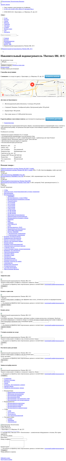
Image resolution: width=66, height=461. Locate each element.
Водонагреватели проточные (16, 403)
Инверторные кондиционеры (16, 392)
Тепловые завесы (9, 253)
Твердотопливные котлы (11, 252)
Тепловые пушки (9, 255)
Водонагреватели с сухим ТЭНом (17, 198)
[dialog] (18, 65)
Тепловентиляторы (9, 258)
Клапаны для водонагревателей (13, 244)
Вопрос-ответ (8, 29)
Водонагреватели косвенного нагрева (19, 199)
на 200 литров (12, 213)
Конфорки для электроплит (12, 250)
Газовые (10, 418)
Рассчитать (4, 360)
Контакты (7, 32)
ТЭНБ (9, 411)
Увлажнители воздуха (10, 260)
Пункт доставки (5, 356)
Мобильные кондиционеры (16, 394)
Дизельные (11, 420)
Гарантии (7, 24)
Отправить (4, 286)
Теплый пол (7, 256)
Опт (5, 30)
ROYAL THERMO (13, 232)
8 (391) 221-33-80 (9, 9)
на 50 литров (11, 207)
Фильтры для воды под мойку (13, 261)
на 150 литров (12, 212)
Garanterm (10, 222)
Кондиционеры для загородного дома (19, 398)
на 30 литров (11, 205)
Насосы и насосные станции (12, 239)
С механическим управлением (16, 233)
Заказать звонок (8, 386)
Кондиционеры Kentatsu (15, 395)
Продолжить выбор (6, 459)
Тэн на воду (11, 412)
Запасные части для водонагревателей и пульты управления (21, 191)
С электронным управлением (16, 235)
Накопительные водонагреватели (17, 216)
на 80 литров (11, 208)
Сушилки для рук (9, 247)
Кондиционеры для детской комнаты (18, 400)
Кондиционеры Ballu (14, 397)
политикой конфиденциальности (54, 284)
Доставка (7, 26)
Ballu (9, 221)
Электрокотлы (8, 263)
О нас (5, 18)
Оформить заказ (5, 458)
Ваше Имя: (4, 437)
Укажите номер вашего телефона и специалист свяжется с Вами (20, 282)
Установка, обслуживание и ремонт (14, 384)
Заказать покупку (5, 304)
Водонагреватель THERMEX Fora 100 (12, 176)
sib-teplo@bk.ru (29, 9)
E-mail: (3, 323)
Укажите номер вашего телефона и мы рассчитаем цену (17, 354)
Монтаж (6, 22)
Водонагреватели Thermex (15, 404)
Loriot (9, 225)
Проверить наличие (52, 76)
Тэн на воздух (12, 414)
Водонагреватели (9, 41)
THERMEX (7, 42)
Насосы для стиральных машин (13, 241)
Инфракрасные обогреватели (12, 238)
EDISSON (10, 219)
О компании (7, 378)
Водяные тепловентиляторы (12, 236)
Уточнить (3, 342)
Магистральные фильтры (11, 269)
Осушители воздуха (10, 266)
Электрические (12, 422)
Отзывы (6, 27)
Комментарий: (5, 446)
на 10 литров (11, 202)
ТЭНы (6, 190)
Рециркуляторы (8, 243)
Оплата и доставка (9, 380)
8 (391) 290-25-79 (19, 9)
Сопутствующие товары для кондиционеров (17, 249)
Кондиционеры (8, 193)
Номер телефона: (6, 439)
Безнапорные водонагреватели (17, 229)
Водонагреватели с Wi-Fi (15, 227)
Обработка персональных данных (14, 388)
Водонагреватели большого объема (18, 218)
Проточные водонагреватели (16, 215)
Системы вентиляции (10, 267)
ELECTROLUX (12, 224)
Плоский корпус (12, 201)
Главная (6, 38)
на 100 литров (12, 210)
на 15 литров (11, 204)
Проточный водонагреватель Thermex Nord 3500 (15, 182)
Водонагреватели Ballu (14, 406)
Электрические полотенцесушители (14, 246)
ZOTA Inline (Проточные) (15, 230)
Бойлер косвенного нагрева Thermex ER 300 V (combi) (17, 170)
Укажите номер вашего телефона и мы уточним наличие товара (19, 339)
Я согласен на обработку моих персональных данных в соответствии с (33, 284)
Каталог (6, 19)
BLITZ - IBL (7, 44)
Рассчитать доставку (54, 119)
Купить (3, 171)
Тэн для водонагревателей (15, 415)
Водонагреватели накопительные (17, 408)
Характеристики (9, 123)
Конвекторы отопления (11, 264)
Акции (6, 21)
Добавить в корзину (6, 65)
